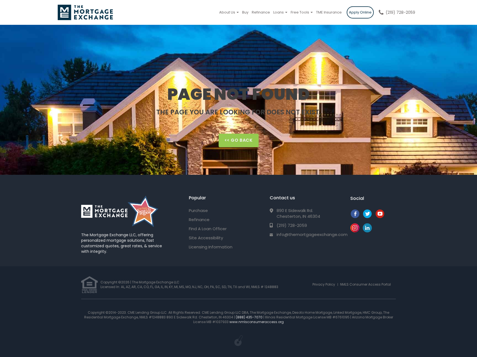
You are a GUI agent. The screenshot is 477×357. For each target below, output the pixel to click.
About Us (227, 12)
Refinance (261, 12)
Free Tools (300, 12)
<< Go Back (238, 140)
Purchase (198, 210)
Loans (279, 12)
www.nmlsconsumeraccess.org (256, 322)
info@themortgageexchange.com (312, 234)
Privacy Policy (323, 284)
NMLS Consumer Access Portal (365, 284)
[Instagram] (354, 231)
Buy (245, 12)
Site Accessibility (206, 238)
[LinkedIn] (367, 231)
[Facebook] (354, 216)
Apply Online (360, 12)
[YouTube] (379, 216)
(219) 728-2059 (400, 12)
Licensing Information (210, 247)
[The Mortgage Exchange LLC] (104, 211)
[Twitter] (367, 216)
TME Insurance (329, 12)
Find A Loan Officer (208, 229)
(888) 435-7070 (249, 317)
